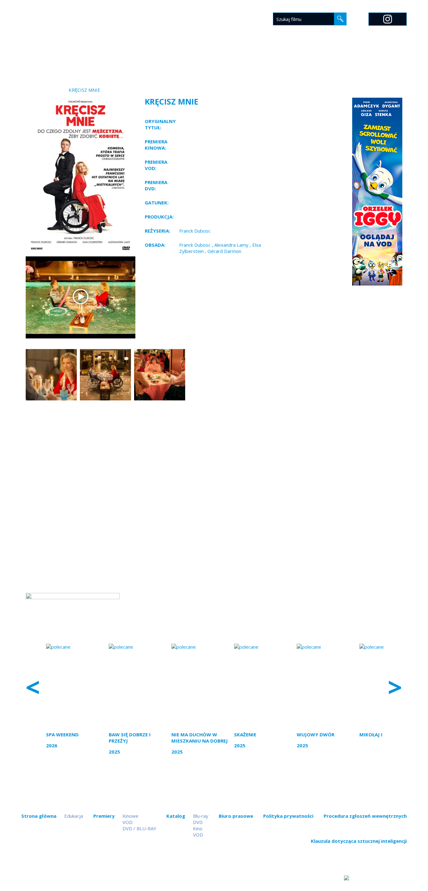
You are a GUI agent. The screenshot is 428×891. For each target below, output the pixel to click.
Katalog (214, 58)
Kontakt (347, 58)
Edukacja (292, 58)
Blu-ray (200, 816)
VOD (128, 822)
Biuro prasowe (253, 58)
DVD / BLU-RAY (139, 828)
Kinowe (130, 816)
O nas (320, 58)
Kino (197, 828)
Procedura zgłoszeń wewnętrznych (365, 816)
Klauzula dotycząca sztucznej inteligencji (359, 841)
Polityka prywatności (288, 816)
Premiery (182, 58)
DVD (198, 822)
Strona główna (141, 58)
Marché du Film (387, 58)
